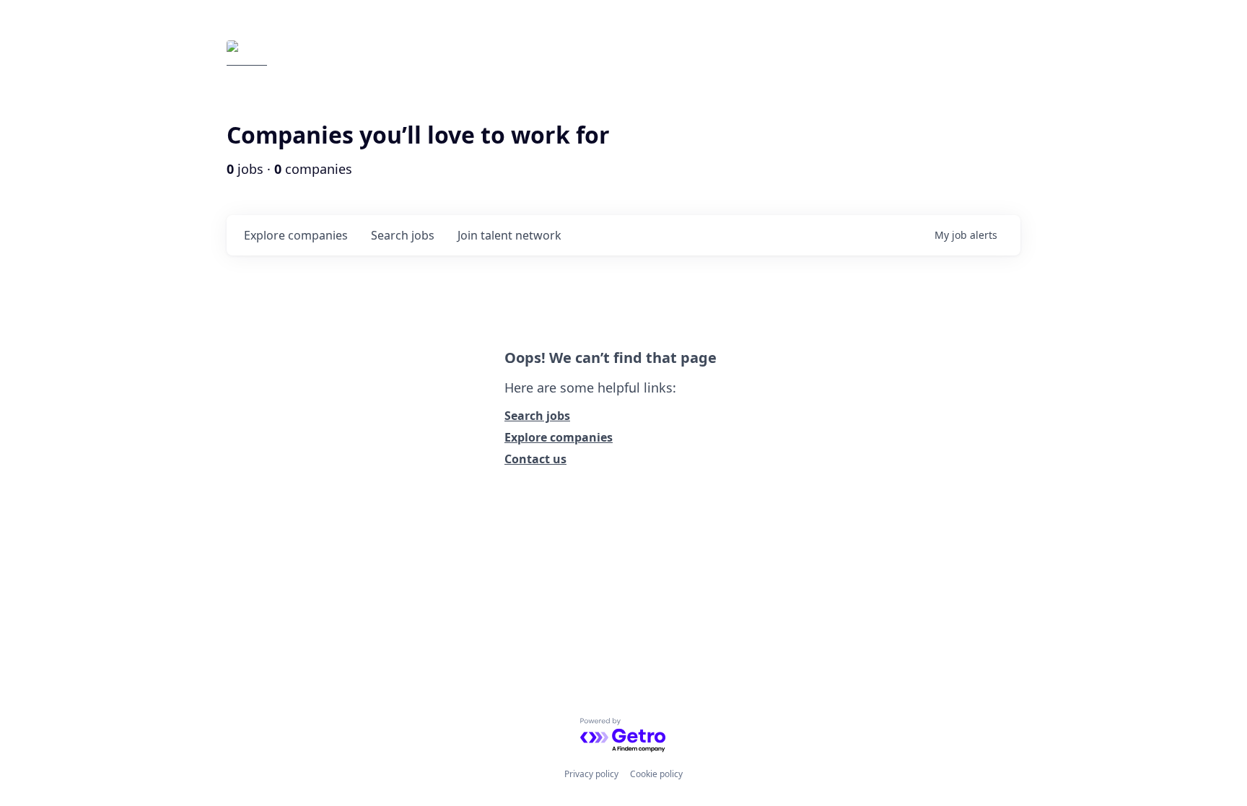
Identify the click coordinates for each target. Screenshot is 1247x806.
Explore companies (558, 437)
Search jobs (537, 416)
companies (296, 235)
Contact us (535, 459)
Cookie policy (656, 774)
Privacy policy (591, 774)
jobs (402, 235)
